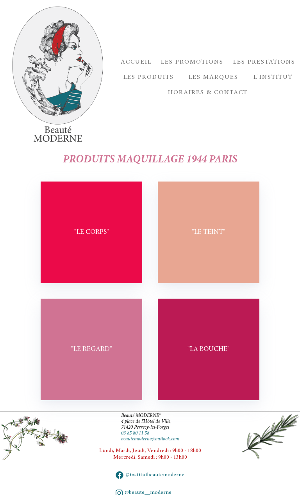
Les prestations (264, 62)
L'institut (273, 77)
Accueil (136, 62)
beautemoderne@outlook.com (150, 439)
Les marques (213, 77)
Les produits (148, 77)
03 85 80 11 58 (135, 433)
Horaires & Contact (208, 92)
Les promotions (192, 62)
